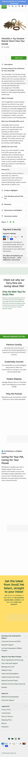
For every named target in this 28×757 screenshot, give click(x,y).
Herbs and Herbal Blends (9, 674)
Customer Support (7, 700)
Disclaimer (5, 727)
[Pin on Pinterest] (13, 222)
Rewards (6, 34)
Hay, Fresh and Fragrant (9, 663)
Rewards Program (7, 645)
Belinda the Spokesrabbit (10, 697)
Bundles (4, 687)
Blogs (5, 40)
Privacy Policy (6, 710)
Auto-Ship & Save (9, 16)
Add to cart (18, 58)
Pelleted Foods (6, 670)
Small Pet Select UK (11, 753)
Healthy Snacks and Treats (10, 677)
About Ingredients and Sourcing (12, 660)
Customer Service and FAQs (11, 641)
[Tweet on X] (7, 222)
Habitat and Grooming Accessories (13, 684)
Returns (4, 723)
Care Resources (8, 28)
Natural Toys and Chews (9, 680)
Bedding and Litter (7, 667)
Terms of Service (7, 716)
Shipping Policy (6, 720)
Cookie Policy (6, 713)
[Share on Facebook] (10, 222)
